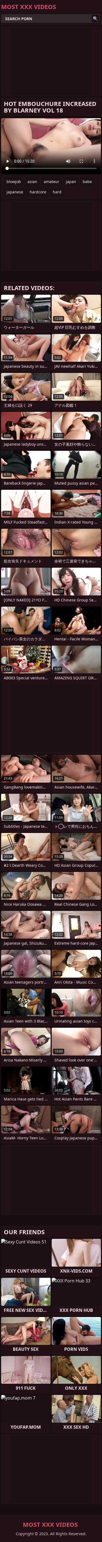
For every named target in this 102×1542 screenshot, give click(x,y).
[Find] (95, 18)
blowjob (14, 181)
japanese (15, 191)
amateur (51, 181)
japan (71, 181)
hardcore (38, 191)
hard (57, 191)
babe (87, 181)
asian (32, 181)
